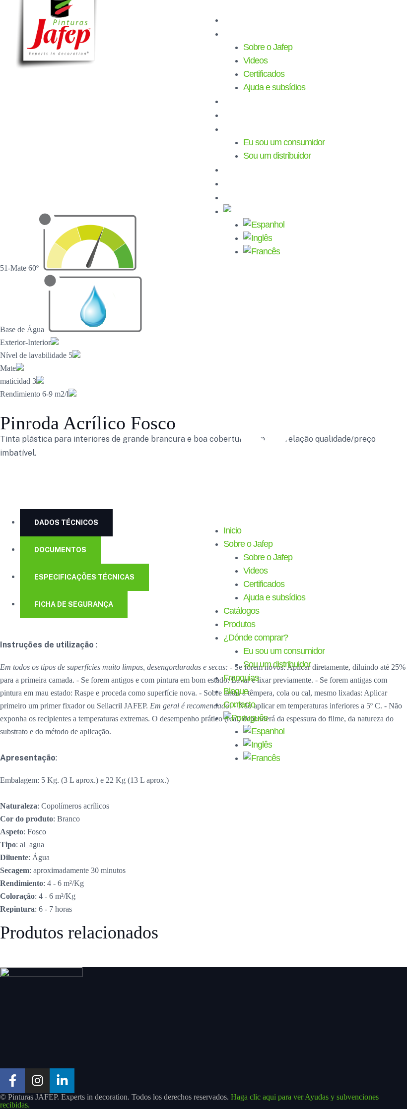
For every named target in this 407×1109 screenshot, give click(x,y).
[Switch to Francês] (261, 251)
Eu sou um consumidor (284, 142)
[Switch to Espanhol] (263, 225)
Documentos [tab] (60, 550)
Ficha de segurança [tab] (73, 604)
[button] (264, 391)
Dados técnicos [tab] (66, 522)
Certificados (263, 74)
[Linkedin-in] (62, 1080)
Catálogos (243, 100)
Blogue (237, 182)
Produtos (241, 114)
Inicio (233, 19)
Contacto (241, 196)
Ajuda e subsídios (274, 87)
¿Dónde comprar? (259, 128)
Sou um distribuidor (277, 156)
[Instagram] (37, 1080)
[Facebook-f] (12, 1080)
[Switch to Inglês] (257, 238)
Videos (255, 60)
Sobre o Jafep (251, 33)
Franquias (243, 169)
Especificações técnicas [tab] (84, 577)
